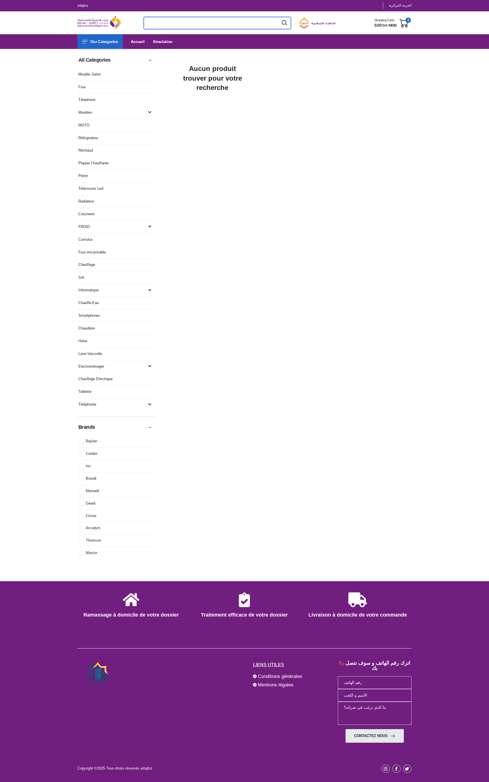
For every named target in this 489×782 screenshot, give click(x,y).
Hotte (82, 341)
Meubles (85, 112)
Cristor (91, 516)
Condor (91, 453)
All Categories (94, 60)
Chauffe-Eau (88, 303)
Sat (81, 277)
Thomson (93, 540)
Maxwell (92, 491)
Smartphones (89, 315)
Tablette (84, 391)
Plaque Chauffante (93, 163)
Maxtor (91, 553)
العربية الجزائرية (400, 5)
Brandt (91, 478)
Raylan (91, 441)
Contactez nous (371, 736)
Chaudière (86, 328)
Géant (91, 503)
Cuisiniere (86, 214)
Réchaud (85, 150)
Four (82, 87)
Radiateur (86, 201)
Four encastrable (92, 252)
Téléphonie (87, 404)
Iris (88, 466)
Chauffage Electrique (95, 379)
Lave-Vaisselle (90, 354)
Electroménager (91, 366)
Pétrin (83, 176)
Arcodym (93, 528)
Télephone (86, 100)
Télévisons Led (90, 188)
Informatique (88, 290)
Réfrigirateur (88, 138)
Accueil (138, 41)
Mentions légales (275, 685)
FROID (84, 227)
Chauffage (86, 264)
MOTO (83, 125)
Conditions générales (280, 676)
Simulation (163, 41)
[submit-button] (284, 23)
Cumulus (85, 239)
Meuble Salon (89, 74)
